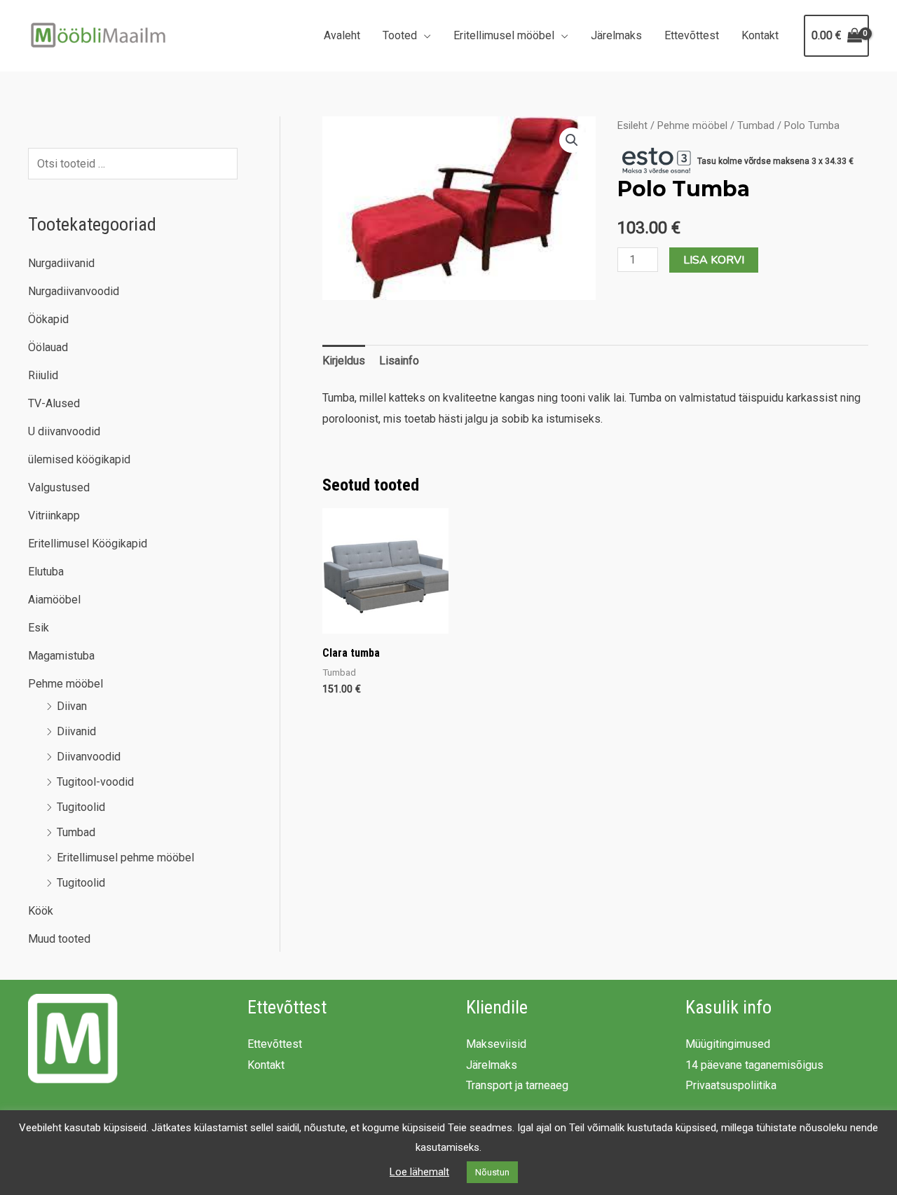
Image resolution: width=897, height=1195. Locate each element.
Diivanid (76, 731)
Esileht (632, 125)
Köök (40, 910)
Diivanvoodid (89, 756)
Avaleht (342, 35)
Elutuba (46, 571)
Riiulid (43, 375)
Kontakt (760, 35)
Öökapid (48, 319)
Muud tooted (59, 938)
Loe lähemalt (419, 1172)
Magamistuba (61, 655)
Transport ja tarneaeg (517, 1085)
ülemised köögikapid (79, 459)
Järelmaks (616, 35)
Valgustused (59, 487)
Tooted (400, 35)
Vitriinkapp (54, 515)
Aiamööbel (54, 599)
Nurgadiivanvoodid (73, 291)
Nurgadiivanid (61, 263)
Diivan (72, 706)
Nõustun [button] (492, 1172)
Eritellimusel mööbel (503, 35)
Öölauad (48, 347)
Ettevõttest (691, 35)
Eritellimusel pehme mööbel (125, 857)
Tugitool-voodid (95, 781)
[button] (571, 140)
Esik (38, 627)
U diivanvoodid (64, 431)
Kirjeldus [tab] (343, 360)
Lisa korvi (713, 260)
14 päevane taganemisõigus (754, 1065)
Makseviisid (496, 1044)
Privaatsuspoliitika (730, 1085)
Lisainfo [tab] (399, 360)
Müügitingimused (727, 1044)
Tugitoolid (81, 807)
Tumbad (76, 832)
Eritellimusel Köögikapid (87, 543)
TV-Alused (54, 403)
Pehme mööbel (65, 683)
